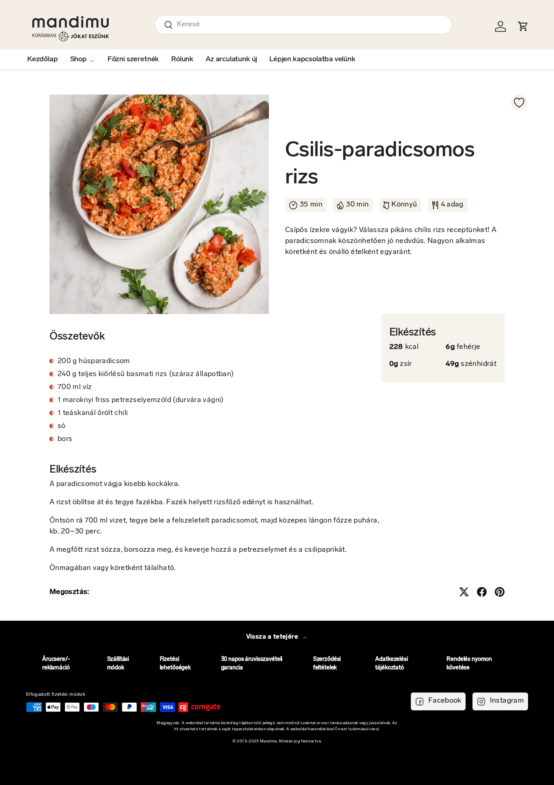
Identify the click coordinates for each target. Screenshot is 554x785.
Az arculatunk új (231, 59)
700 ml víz (75, 387)
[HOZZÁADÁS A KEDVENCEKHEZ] (519, 103)
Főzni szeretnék (133, 59)
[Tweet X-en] (464, 592)
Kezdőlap (42, 59)
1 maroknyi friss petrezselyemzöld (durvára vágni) (141, 400)
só (62, 426)
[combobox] (303, 24)
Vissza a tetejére (273, 637)
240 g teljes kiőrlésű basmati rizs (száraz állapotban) (146, 374)
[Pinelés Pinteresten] (500, 592)
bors (65, 439)
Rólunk (182, 59)
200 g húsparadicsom (94, 361)
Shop (78, 59)
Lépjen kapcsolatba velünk (312, 59)
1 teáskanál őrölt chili (93, 413)
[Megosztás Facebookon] (482, 592)
